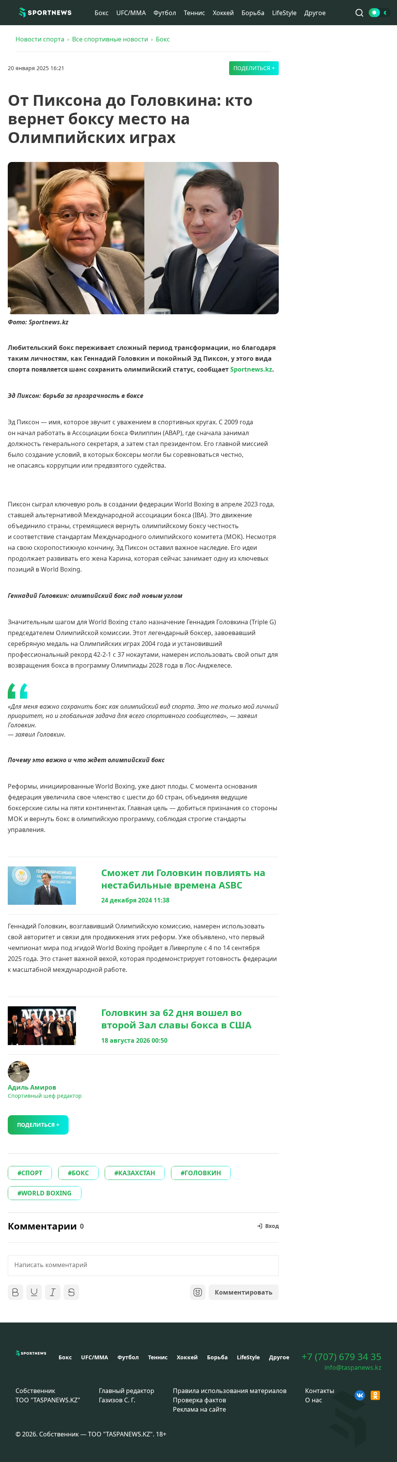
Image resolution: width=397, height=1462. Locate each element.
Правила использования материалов (230, 1390)
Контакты (319, 1390)
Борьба (253, 13)
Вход (272, 1226)
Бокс (102, 13)
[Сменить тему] (380, 12)
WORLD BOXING (46, 1193)
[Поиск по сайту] (359, 12)
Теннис (194, 13)
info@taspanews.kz (353, 1367)
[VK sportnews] (360, 1395)
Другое (315, 13)
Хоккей (223, 13)
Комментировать (244, 1292)
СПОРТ (31, 1173)
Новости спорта (40, 39)
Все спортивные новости (110, 39)
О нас (313, 1400)
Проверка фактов (199, 1400)
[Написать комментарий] (143, 1265)
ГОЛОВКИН (203, 1173)
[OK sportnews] (375, 1395)
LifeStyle (284, 13)
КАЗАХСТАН (136, 1173)
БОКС (80, 1173)
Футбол (165, 13)
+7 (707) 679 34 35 (341, 1356)
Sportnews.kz (251, 369)
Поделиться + (254, 68)
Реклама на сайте (199, 1409)
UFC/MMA (131, 13)
